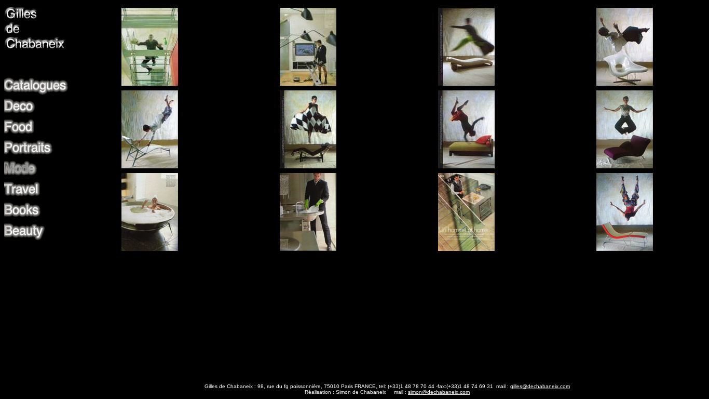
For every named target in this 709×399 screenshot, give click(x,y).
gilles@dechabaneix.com (540, 386)
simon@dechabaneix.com (439, 392)
